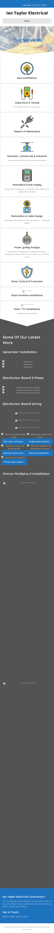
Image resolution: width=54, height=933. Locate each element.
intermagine (27, 929)
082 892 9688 (39, 5)
